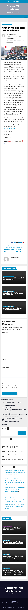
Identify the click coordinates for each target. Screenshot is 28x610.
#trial (23, 40)
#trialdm (8, 42)
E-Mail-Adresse (6, 367)
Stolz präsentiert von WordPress (9, 599)
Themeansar (14, 601)
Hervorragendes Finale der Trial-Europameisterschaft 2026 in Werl (13, 543)
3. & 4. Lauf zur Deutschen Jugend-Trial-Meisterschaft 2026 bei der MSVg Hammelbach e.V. (16, 420)
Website (4, 375)
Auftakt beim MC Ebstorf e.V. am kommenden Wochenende (12, 309)
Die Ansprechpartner (21, 602)
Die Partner (17, 605)
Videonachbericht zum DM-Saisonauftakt (13, 278)
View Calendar (4, 424)
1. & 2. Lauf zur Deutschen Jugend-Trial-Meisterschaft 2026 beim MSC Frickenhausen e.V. (16, 415)
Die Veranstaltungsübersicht (8, 607)
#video (11, 42)
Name (4, 359)
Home (3, 602)
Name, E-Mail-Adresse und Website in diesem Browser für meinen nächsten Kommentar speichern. (13, 387)
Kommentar (5, 332)
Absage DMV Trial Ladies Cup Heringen (11, 443)
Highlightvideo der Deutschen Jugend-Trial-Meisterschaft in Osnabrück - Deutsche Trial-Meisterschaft (15, 472)
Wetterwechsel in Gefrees (11, 493)
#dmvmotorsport (10, 38)
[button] (22, 16)
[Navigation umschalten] (25, 16)
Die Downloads (10, 605)
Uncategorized (6, 540)
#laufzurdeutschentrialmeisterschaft (14, 40)
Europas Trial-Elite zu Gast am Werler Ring (12, 451)
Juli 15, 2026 (7, 560)
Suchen (4, 428)
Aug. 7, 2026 (7, 531)
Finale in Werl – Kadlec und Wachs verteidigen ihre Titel (14, 482)
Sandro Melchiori (12, 34)
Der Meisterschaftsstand (10, 602)
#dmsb (19, 36)
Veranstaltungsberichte (6, 24)
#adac (16, 36)
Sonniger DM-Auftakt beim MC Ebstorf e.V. (13, 294)
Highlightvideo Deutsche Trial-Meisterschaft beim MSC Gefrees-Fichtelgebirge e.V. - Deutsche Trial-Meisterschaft (15, 489)
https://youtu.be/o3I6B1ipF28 (10, 128)
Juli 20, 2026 (7, 546)
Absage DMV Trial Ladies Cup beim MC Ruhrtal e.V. (13, 571)
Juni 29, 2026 (7, 574)
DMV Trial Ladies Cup (7, 526)
